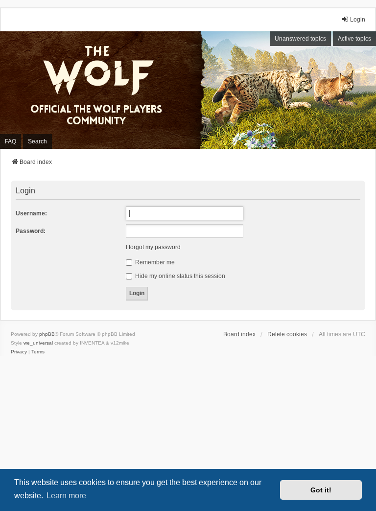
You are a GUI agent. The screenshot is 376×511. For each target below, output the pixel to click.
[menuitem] (19, 352)
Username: (31, 213)
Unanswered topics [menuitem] (300, 38)
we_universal (38, 343)
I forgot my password (153, 247)
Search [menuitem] (37, 141)
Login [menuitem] (357, 19)
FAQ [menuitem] (10, 141)
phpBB (47, 334)
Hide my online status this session (179, 276)
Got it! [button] (320, 490)
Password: (31, 231)
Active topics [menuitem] (354, 38)
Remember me (154, 262)
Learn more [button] (66, 495)
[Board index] (103, 90)
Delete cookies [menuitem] (287, 334)
